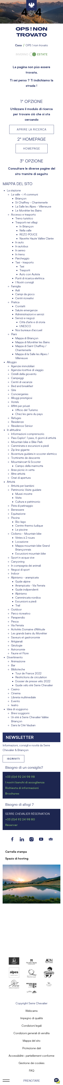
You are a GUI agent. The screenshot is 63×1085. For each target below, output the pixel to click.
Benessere (17, 509)
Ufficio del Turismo (26, 410)
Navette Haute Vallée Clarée (36, 238)
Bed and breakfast (22, 386)
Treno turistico (24, 218)
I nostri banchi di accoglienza (24, 782)
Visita (18, 497)
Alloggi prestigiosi (21, 398)
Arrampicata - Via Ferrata (30, 585)
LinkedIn (22, 839)
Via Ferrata (17, 625)
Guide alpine (22, 581)
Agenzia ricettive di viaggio (27, 370)
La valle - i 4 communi (24, 194)
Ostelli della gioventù (23, 374)
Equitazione (18, 513)
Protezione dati (31, 1048)
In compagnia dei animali (26, 565)
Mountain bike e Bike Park (27, 442)
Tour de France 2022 (28, 673)
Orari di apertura (21, 477)
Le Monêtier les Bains (28, 210)
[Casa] (31, 5)
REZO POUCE (28, 234)
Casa (18, 45)
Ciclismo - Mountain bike (26, 533)
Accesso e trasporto (23, 214)
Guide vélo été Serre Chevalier (34, 685)
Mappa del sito (31, 1040)
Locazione (21, 541)
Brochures (12, 793)
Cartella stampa (16, 851)
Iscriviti (13, 758)
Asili (17, 290)
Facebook (12, 839)
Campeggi (17, 378)
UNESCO (25, 326)
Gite (13, 390)
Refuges (16, 418)
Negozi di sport (20, 569)
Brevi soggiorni (20, 713)
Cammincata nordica (28, 597)
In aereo (20, 250)
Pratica (15, 302)
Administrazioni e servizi (29, 314)
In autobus (21, 246)
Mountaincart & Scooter (26, 462)
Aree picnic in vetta (22, 470)
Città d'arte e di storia (32, 322)
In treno (20, 254)
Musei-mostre (23, 494)
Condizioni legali (32, 1025)
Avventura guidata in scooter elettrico (34, 454)
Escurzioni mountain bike (30, 553)
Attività (11, 481)
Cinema (15, 693)
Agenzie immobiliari (22, 366)
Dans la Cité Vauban (23, 725)
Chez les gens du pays (29, 414)
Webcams (31, 1011)
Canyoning (17, 561)
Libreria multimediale (23, 697)
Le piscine (21, 529)
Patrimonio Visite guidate (26, 489)
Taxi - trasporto (24, 262)
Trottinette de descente (25, 458)
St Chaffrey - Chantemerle (31, 202)
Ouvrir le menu (6, 1080)
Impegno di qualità (31, 1018)
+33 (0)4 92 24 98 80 (20, 819)
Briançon (20, 198)
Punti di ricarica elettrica (29, 278)
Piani (14, 334)
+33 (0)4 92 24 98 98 (20, 776)
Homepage (31, 148)
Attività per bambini (22, 485)
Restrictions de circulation (31, 677)
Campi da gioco (25, 294)
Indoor (15, 573)
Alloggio (12, 362)
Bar (13, 665)
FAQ (31, 1070)
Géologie (16, 645)
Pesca (15, 621)
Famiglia (16, 286)
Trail (17, 605)
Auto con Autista (29, 274)
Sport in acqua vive (22, 557)
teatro (14, 705)
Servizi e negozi (25, 318)
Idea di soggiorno (17, 709)
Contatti (20, 306)
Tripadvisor (51, 839)
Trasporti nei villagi (26, 222)
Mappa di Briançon (26, 338)
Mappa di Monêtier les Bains (32, 342)
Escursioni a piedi (25, 601)
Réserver (11, 825)
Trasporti (24, 270)
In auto (19, 242)
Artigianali (17, 641)
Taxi (21, 266)
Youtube (41, 839)
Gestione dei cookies (31, 1063)
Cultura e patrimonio (27, 501)
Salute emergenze (26, 310)
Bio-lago (20, 521)
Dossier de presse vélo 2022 (32, 681)
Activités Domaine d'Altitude (28, 629)
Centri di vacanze (21, 382)
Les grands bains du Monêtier (29, 633)
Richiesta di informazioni (22, 788)
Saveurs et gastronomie (25, 637)
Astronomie (18, 649)
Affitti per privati (20, 406)
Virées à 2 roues (25, 537)
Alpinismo (21, 593)
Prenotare (31, 1080)
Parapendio (18, 617)
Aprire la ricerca (31, 129)
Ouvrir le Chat (56, 1080)
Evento (15, 701)
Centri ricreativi (24, 298)
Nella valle (25, 230)
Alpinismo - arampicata (25, 577)
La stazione (14, 190)
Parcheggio (22, 258)
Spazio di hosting (16, 858)
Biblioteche (18, 669)
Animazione (18, 661)
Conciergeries (19, 394)
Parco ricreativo (20, 613)
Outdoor (16, 609)
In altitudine (14, 430)
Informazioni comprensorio (27, 434)
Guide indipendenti (26, 589)
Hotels (15, 402)
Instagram (32, 839)
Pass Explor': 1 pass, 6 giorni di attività (33, 438)
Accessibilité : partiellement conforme (31, 1055)
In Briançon (26, 226)
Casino (15, 689)
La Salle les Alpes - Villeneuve (33, 206)
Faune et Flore (20, 653)
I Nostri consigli (24, 282)
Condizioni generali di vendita (31, 1033)
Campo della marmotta (29, 466)
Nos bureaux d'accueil (28, 330)
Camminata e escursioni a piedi (30, 445)
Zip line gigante (20, 450)
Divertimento (15, 657)
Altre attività (18, 473)
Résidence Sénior (22, 426)
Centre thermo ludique (29, 525)
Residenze (17, 422)
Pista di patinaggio (22, 505)
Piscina (15, 517)
